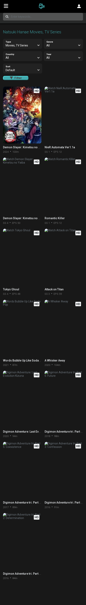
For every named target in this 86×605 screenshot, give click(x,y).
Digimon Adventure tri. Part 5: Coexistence (30, 502)
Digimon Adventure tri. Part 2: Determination (32, 573)
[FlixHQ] (43, 6)
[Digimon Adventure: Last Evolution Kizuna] (22, 399)
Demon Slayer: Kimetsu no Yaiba (24, 218)
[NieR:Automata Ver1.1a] (64, 115)
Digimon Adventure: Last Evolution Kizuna (30, 431)
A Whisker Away (55, 360)
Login (79, 6)
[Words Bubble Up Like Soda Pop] (22, 328)
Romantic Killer (55, 218)
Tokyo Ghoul (11, 289)
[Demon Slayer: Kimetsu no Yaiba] (22, 186)
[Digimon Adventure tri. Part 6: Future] (64, 399)
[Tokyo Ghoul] (22, 257)
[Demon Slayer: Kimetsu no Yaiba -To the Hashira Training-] (22, 115)
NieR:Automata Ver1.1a (60, 147)
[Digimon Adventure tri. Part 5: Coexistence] (22, 470)
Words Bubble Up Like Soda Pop (24, 360)
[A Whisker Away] (64, 328)
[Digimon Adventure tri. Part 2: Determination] (22, 541)
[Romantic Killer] (64, 186)
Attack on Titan (54, 289)
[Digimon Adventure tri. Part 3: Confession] (64, 470)
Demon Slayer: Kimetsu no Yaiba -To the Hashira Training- (41, 147)
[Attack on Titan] (64, 257)
